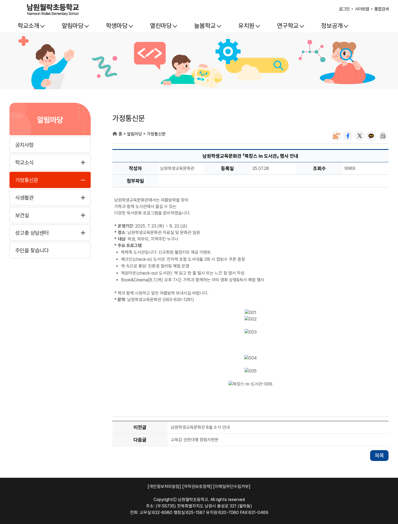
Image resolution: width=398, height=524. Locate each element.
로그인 (344, 9)
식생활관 (24, 198)
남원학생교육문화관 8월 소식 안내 (200, 427)
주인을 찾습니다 (32, 250)
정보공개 (332, 25)
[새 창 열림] (336, 136)
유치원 (246, 25)
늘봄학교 (205, 25)
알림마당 (72, 25)
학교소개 (28, 25)
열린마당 (161, 25)
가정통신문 (26, 180)
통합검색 (381, 9)
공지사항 (24, 145)
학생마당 (117, 25)
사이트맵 (362, 9)
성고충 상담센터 (32, 233)
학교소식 (24, 162)
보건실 (22, 215)
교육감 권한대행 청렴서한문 (194, 440)
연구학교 (288, 25)
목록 (379, 455)
